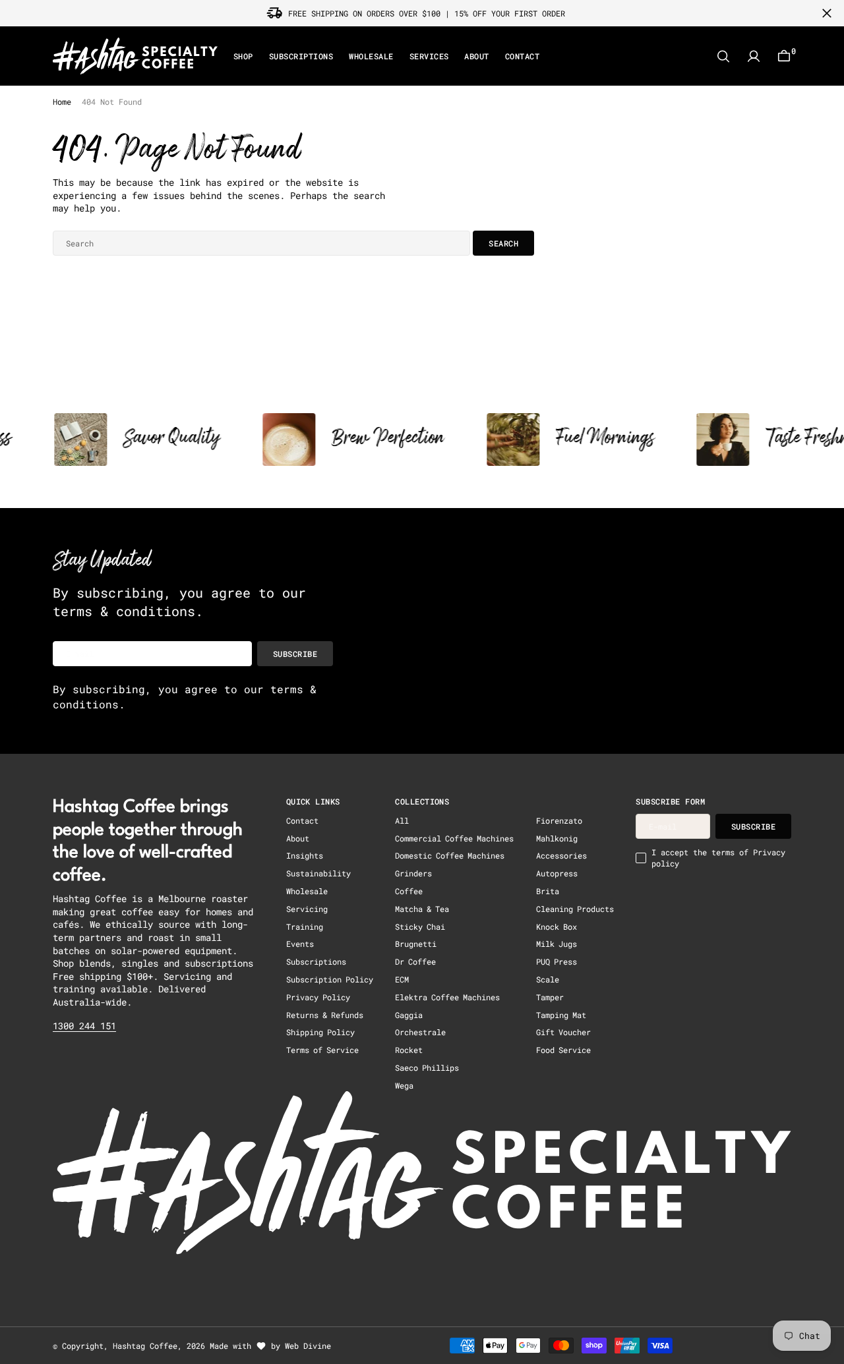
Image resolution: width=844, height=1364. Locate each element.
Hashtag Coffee (145, 1345)
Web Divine (308, 1345)
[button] (753, 56)
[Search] (723, 56)
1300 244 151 (84, 1025)
